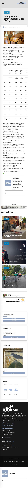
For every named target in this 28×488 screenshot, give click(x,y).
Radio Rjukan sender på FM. (8, 445)
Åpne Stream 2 (14, 320)
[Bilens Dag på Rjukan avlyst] (14, 276)
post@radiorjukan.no (7, 437)
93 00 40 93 (9, 443)
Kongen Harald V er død (11, 261)
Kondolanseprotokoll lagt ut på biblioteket (13, 235)
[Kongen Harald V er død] (14, 252)
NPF (4, 422)
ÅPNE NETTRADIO (14, 373)
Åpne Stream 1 (14, 318)
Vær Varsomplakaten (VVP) (7, 425)
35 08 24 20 (5, 440)
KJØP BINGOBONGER (14, 337)
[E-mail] (5, 193)
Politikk (6, 12)
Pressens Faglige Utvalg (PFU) (8, 423)
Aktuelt (6, 218)
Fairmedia (15, 464)
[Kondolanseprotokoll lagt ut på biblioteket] (14, 227)
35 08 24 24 (11, 441)
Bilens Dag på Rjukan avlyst (12, 286)
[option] (14, 37)
